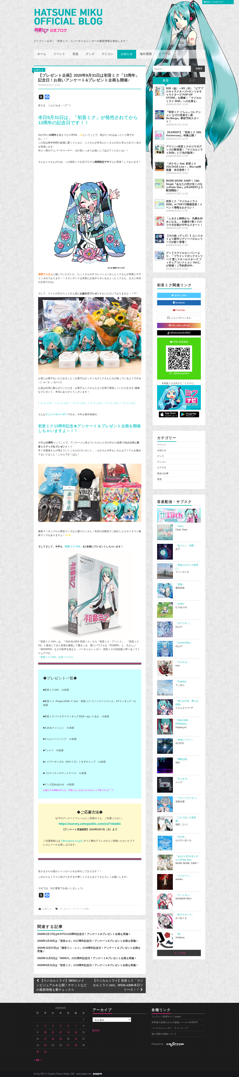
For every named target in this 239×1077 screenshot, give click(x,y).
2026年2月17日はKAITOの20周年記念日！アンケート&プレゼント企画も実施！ (84, 933)
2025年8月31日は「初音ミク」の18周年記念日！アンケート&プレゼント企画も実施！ (87, 965)
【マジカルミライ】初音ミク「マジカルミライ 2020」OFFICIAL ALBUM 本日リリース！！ (118, 985)
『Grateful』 (181, 681)
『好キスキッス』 (184, 914)
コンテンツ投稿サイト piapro (166, 1016)
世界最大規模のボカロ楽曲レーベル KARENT (175, 1022)
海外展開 (146, 54)
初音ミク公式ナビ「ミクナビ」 (179, 383)
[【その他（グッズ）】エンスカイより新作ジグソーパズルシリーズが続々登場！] (159, 238)
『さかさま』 (182, 662)
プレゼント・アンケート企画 (74, 909)
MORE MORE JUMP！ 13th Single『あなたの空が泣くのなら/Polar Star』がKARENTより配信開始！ (184, 185)
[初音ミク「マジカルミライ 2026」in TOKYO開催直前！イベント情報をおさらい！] (159, 204)
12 (60, 1032)
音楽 (75, 54)
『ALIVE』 (181, 837)
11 (53, 1032)
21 (76, 1039)
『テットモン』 (183, 895)
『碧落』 (180, 584)
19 (60, 1039)
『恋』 (178, 934)
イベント (59, 54)
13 (68, 1032)
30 (37, 1052)
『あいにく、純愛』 (185, 545)
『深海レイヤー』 (184, 740)
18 (53, 1039)
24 (45, 1045)
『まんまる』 (182, 778)
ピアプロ (165, 54)
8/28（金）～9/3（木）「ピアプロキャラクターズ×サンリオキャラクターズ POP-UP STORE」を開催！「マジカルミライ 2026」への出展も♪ (184, 95)
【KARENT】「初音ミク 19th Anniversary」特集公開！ (183, 134)
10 (45, 1032)
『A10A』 (180, 604)
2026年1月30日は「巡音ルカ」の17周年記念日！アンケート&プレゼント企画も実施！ (87, 940)
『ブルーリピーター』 (186, 798)
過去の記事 (162, 473)
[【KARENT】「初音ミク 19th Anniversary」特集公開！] (159, 135)
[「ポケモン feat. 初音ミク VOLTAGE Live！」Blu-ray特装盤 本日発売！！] (159, 166)
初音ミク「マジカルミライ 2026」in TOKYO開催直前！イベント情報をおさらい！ (184, 204)
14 (76, 1032)
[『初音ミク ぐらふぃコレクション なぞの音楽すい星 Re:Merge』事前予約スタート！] (159, 114)
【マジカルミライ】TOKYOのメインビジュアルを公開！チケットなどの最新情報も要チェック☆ (61, 985)
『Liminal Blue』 (183, 642)
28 (76, 1045)
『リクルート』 (183, 876)
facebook (180, 302)
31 (45, 1052)
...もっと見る (179, 953)
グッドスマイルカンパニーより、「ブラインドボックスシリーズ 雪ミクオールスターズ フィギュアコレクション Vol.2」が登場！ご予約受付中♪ (184, 259)
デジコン (108, 54)
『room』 (180, 526)
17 (45, 1039)
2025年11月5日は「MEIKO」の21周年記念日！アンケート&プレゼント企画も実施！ (87, 958)
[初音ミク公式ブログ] (68, 21)
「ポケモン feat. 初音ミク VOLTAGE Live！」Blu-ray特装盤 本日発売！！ (183, 166)
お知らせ (127, 54)
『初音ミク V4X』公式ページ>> (55, 657)
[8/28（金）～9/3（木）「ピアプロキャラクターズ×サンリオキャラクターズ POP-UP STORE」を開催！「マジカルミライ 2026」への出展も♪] (159, 91)
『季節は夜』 (182, 759)
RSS (97, 1030)
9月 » (38, 1060)
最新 (166, 80)
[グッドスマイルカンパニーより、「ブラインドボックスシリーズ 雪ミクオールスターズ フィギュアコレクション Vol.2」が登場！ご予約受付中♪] (159, 255)
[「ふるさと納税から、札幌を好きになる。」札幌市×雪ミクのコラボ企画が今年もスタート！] (159, 221)
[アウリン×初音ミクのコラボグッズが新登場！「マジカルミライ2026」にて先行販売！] (159, 149)
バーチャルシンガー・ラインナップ (170, 1028)
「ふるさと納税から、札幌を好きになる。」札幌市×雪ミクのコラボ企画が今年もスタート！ (184, 221)
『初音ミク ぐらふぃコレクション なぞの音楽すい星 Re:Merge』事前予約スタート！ (183, 116)
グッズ (90, 54)
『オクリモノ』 (183, 623)
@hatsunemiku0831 (180, 333)
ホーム (41, 54)
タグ (192, 80)
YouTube (180, 310)
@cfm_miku (180, 295)
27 (68, 1045)
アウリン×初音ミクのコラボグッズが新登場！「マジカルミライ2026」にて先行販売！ (184, 149)
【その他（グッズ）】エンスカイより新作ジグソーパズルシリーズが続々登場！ (184, 238)
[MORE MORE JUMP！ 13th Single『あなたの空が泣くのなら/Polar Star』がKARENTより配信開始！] (159, 183)
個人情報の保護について (164, 1034)
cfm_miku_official (180, 325)
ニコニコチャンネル (180, 318)
